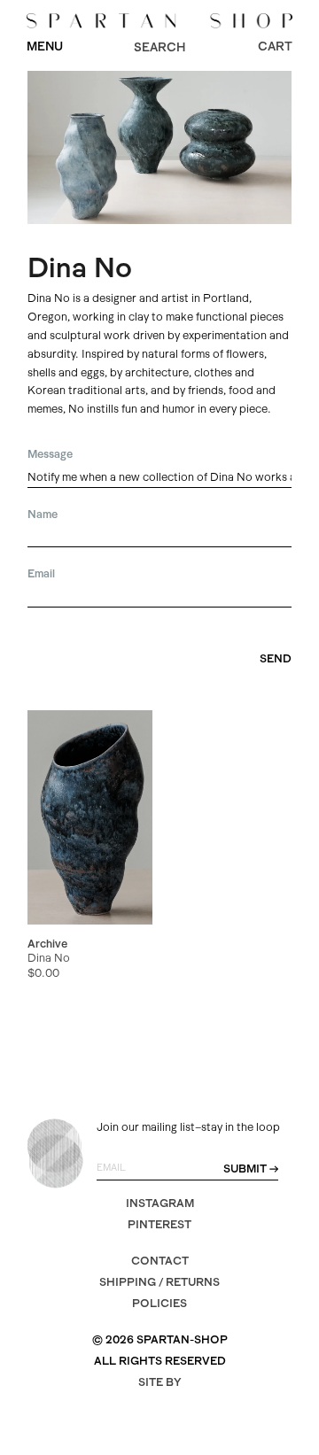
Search (159, 47)
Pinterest (159, 1224)
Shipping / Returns (159, 1282)
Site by (160, 1382)
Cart (275, 46)
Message (50, 453)
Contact (160, 1260)
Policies (159, 1303)
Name (42, 514)
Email (41, 573)
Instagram (160, 1203)
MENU (45, 46)
